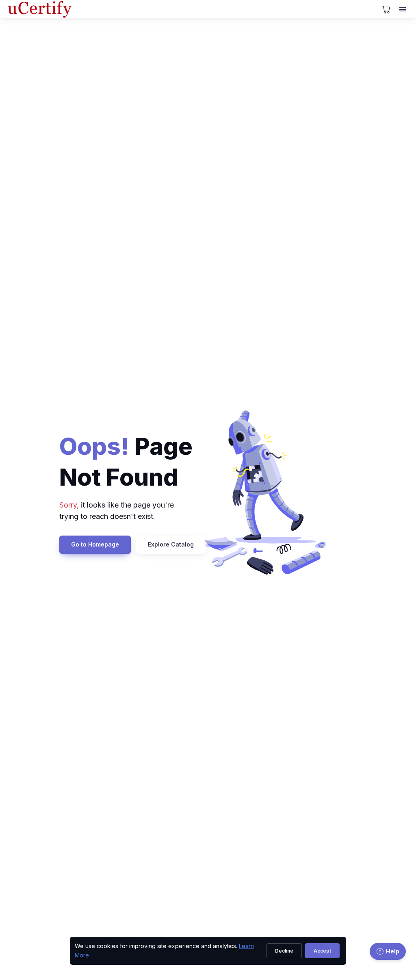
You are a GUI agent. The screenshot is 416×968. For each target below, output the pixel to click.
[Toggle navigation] (403, 9)
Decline (284, 951)
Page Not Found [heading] (126, 461)
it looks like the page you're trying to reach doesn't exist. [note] (116, 511)
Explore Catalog (171, 544)
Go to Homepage (95, 544)
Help (392, 951)
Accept (322, 951)
